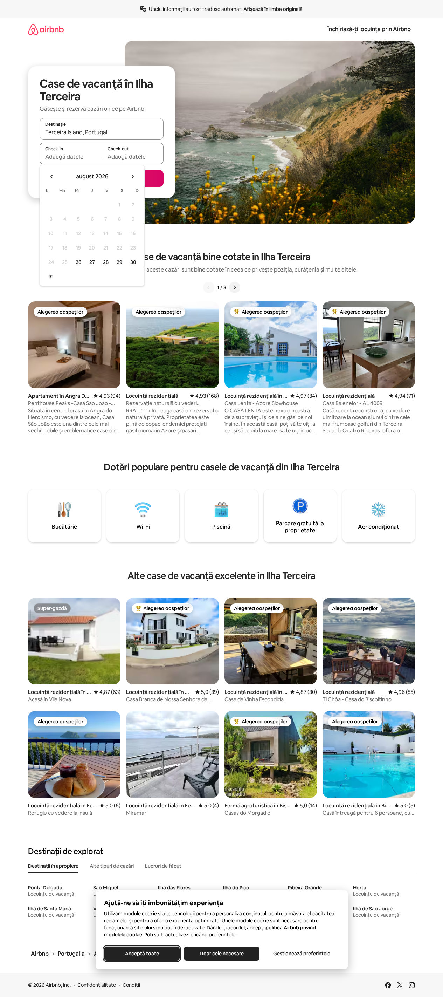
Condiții (131, 985)
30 (133, 262)
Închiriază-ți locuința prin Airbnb (369, 29)
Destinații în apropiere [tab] (53, 866)
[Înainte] (234, 287)
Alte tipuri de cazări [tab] (112, 866)
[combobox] (101, 132)
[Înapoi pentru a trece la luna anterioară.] (52, 177)
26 (78, 262)
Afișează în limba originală (273, 9)
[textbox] (70, 156)
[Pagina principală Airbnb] (46, 29)
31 (51, 276)
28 (106, 262)
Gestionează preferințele (301, 953)
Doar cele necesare (222, 953)
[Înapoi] (208, 287)
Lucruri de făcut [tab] (163, 866)
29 (119, 262)
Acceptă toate (142, 953)
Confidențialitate (96, 985)
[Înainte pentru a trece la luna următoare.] (132, 177)
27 (92, 262)
